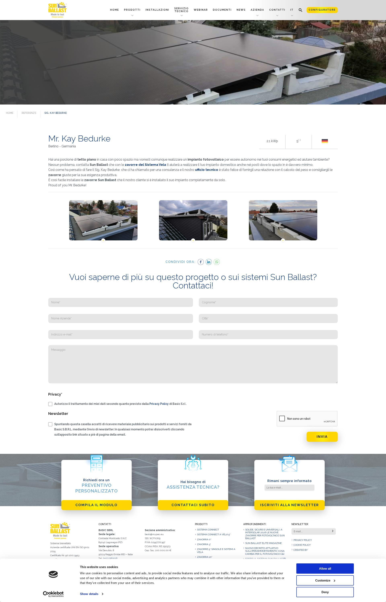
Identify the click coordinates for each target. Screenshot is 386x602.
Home (114, 9)
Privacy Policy (159, 403)
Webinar (201, 9)
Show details (89, 594)
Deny (325, 592)
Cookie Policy (302, 545)
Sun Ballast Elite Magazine (263, 543)
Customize (322, 580)
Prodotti (132, 9)
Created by (301, 550)
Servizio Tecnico (181, 9)
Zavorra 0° (204, 539)
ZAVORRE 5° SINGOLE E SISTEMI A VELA (216, 550)
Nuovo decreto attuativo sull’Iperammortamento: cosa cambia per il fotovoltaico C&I (264, 551)
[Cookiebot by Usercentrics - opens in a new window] (53, 594)
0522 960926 (110, 558)
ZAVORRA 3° (204, 544)
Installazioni (157, 9)
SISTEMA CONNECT (208, 529)
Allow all (325, 568)
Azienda (257, 9)
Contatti (277, 9)
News (241, 9)
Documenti (222, 9)
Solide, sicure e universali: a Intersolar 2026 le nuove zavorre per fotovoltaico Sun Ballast (265, 534)
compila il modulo (96, 505)
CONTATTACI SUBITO (193, 505)
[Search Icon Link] (301, 10)
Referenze (29, 113)
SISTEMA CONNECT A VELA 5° (213, 534)
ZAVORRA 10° (204, 557)
